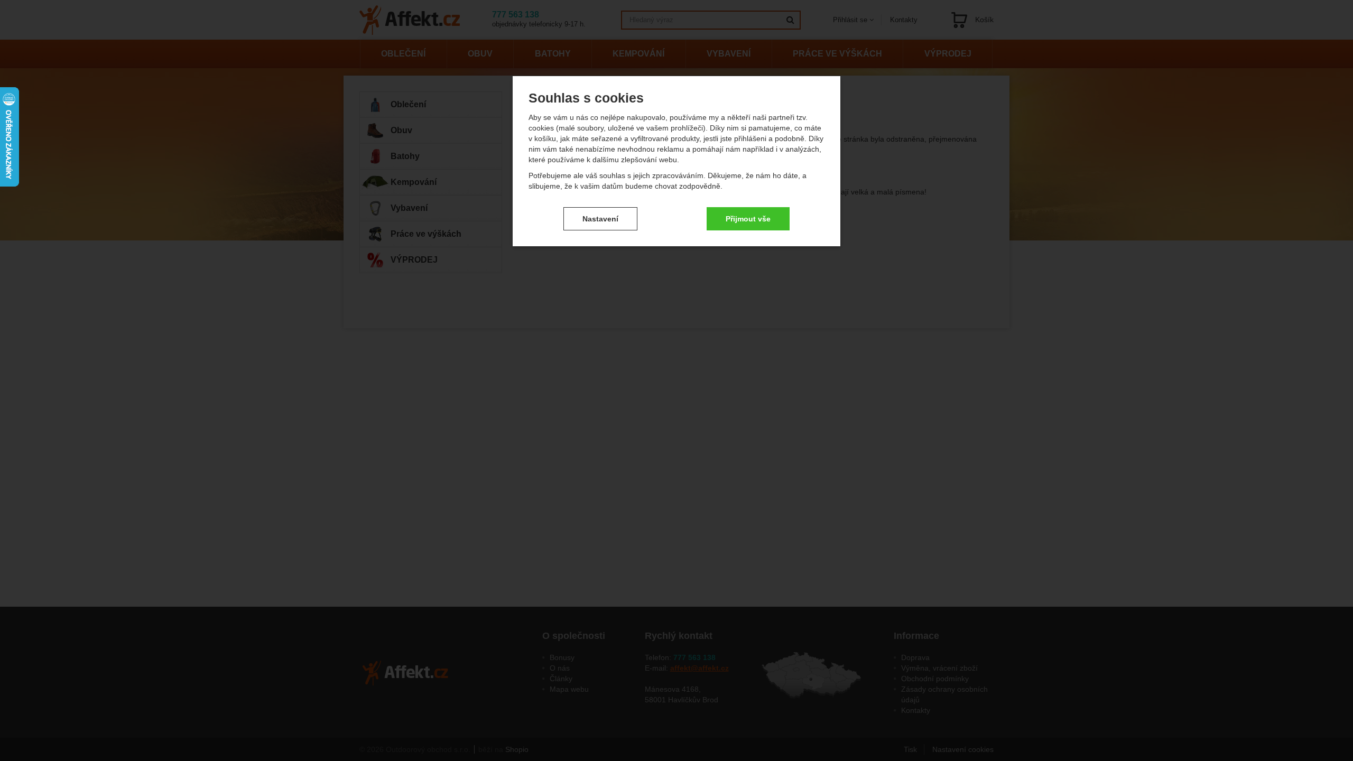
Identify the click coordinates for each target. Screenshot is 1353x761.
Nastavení (600, 219)
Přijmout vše (748, 219)
